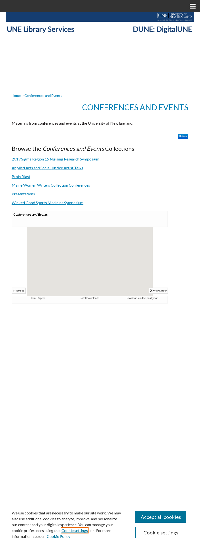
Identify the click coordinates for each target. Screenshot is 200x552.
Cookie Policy (58, 536)
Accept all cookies (161, 517)
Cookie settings (74, 530)
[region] (100, 524)
